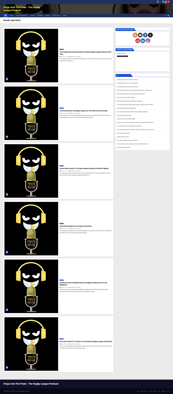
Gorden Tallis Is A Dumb (123, 136)
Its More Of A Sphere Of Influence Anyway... (127, 79)
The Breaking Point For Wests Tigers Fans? (127, 86)
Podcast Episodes (124, 75)
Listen (11, 15)
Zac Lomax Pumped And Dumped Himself (127, 140)
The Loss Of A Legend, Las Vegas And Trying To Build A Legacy (132, 143)
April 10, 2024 (64, 287)
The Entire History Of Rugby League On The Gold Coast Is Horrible (83, 111)
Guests (32, 15)
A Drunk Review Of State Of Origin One (126, 108)
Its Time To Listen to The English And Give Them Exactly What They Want (135, 122)
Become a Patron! (121, 53)
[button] (165, 15)
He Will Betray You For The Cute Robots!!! (127, 83)
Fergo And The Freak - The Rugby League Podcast (30, 383)
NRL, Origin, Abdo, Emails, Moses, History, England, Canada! (132, 111)
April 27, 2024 (64, 56)
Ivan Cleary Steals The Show (124, 115)
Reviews (40, 15)
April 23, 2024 (64, 113)
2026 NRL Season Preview (123, 147)
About (48, 15)
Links (64, 15)
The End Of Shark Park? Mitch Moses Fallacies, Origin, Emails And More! (135, 104)
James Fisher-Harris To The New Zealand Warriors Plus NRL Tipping (83, 168)
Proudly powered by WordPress (9, 391)
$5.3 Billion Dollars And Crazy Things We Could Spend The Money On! (134, 90)
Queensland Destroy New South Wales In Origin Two (130, 101)
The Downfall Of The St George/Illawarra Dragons (129, 126)
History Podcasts (22, 15)
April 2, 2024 (64, 344)
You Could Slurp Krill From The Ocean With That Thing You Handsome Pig (135, 129)
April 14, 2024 (64, 228)
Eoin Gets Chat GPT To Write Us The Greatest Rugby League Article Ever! (85, 341)
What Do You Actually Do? (123, 133)
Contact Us (56, 15)
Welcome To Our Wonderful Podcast (126, 97)
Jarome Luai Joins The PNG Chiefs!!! (126, 118)
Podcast (61, 49)
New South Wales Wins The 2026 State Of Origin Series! (131, 93)
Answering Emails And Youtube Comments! (75, 226)
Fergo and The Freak (75, 56)
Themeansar (26, 391)
